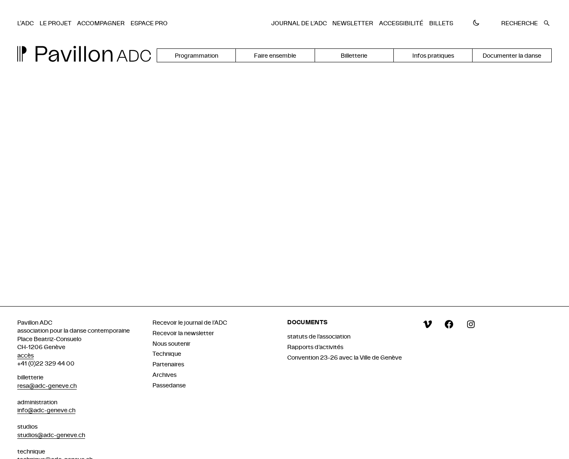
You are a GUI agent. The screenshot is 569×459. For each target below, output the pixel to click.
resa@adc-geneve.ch (47, 385)
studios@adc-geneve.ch (51, 434)
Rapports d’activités (315, 346)
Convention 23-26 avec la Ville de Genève (344, 357)
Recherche (519, 23)
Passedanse (169, 385)
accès (25, 355)
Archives (164, 374)
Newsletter (352, 23)
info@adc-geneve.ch (46, 410)
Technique (166, 353)
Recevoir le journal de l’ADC (189, 322)
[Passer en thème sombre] (476, 23)
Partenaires (168, 364)
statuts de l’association (318, 336)
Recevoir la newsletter (183, 332)
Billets (441, 23)
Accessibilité (401, 23)
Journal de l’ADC (299, 23)
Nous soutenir (171, 343)
